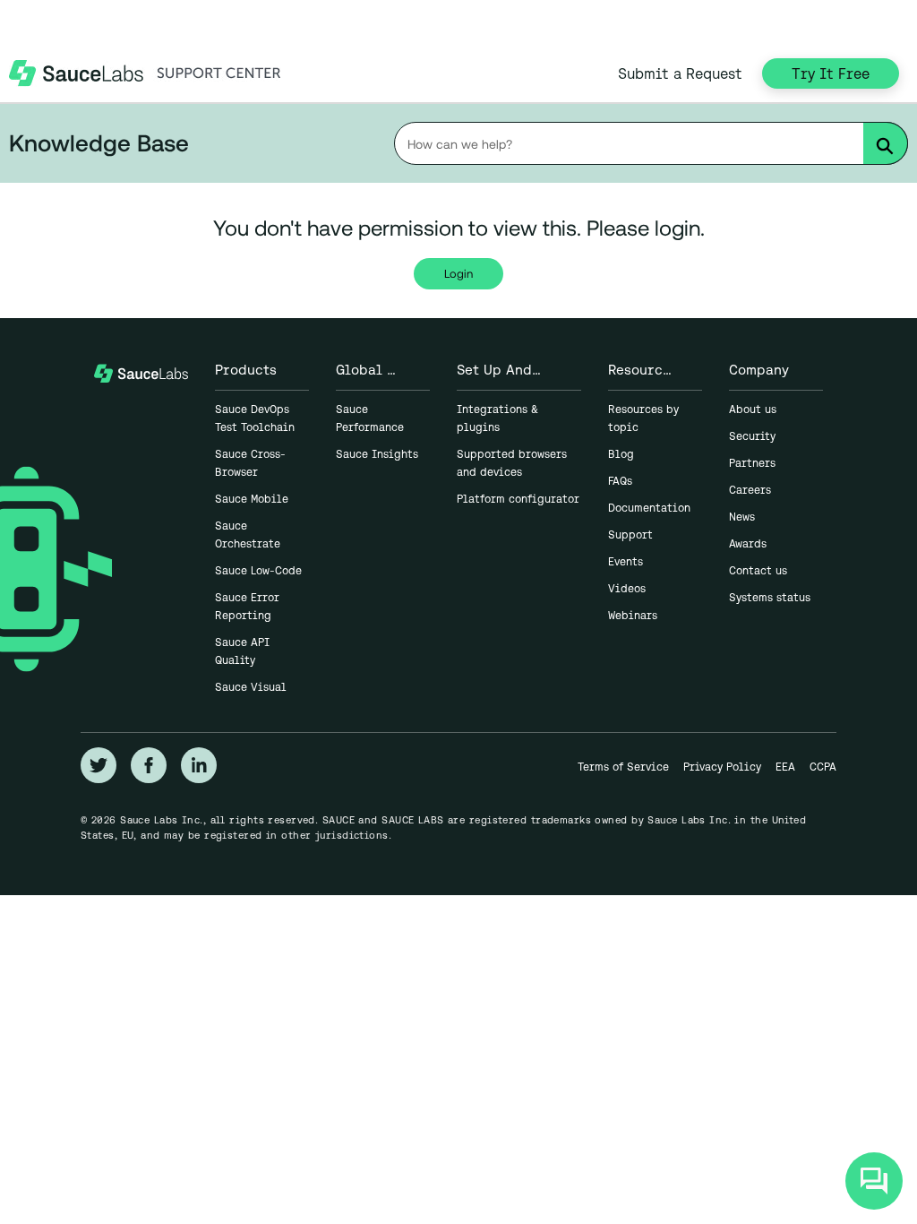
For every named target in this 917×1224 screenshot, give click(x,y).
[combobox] (651, 143)
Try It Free (831, 73)
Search (891, 147)
